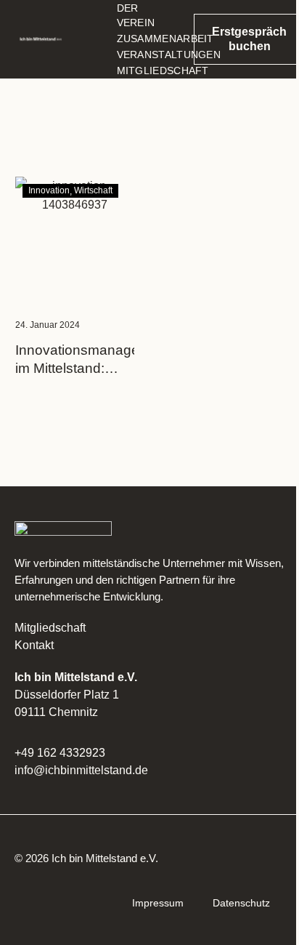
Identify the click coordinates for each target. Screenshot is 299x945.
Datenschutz (241, 903)
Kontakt (34, 645)
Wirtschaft (93, 190)
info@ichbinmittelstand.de (81, 770)
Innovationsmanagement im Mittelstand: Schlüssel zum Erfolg (74, 359)
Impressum (158, 903)
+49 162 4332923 (60, 753)
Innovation (49, 190)
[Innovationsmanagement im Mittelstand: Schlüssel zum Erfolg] (74, 236)
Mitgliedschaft (50, 628)
